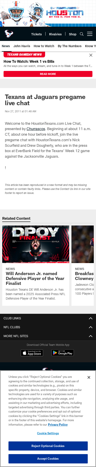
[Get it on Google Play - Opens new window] (62, 355)
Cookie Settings (48, 433)
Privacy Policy (58, 424)
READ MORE (48, 73)
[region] (48, 418)
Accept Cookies (48, 458)
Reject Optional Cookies (48, 446)
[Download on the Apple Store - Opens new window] (31, 353)
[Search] (81, 34)
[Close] (90, 55)
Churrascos (36, 129)
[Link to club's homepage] (9, 32)
